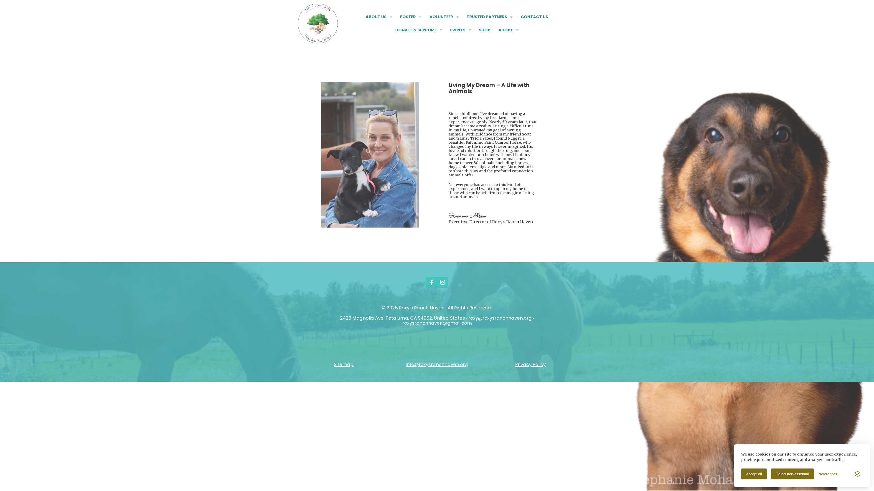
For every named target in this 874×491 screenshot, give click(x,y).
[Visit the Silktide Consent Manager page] (857, 473)
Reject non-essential (792, 473)
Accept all (754, 473)
